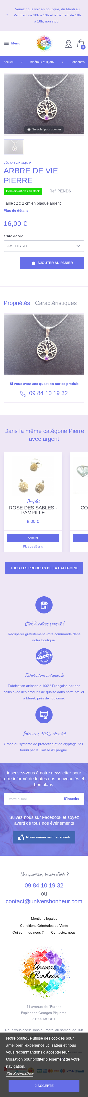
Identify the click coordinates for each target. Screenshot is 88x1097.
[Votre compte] (69, 43)
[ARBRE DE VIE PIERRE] (14, 147)
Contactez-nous (63, 932)
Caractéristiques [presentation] (56, 303)
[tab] (19, 304)
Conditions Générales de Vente (44, 926)
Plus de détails (16, 210)
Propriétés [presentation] (17, 303)
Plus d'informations (19, 1073)
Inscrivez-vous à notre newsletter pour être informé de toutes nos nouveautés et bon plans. (44, 778)
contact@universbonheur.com (44, 901)
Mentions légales (44, 918)
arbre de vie (13, 236)
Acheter (33, 538)
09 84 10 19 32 (47, 393)
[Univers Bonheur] (44, 43)
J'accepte (44, 1086)
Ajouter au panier (55, 263)
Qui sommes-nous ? (28, 932)
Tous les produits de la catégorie (44, 568)
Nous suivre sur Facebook (48, 837)
